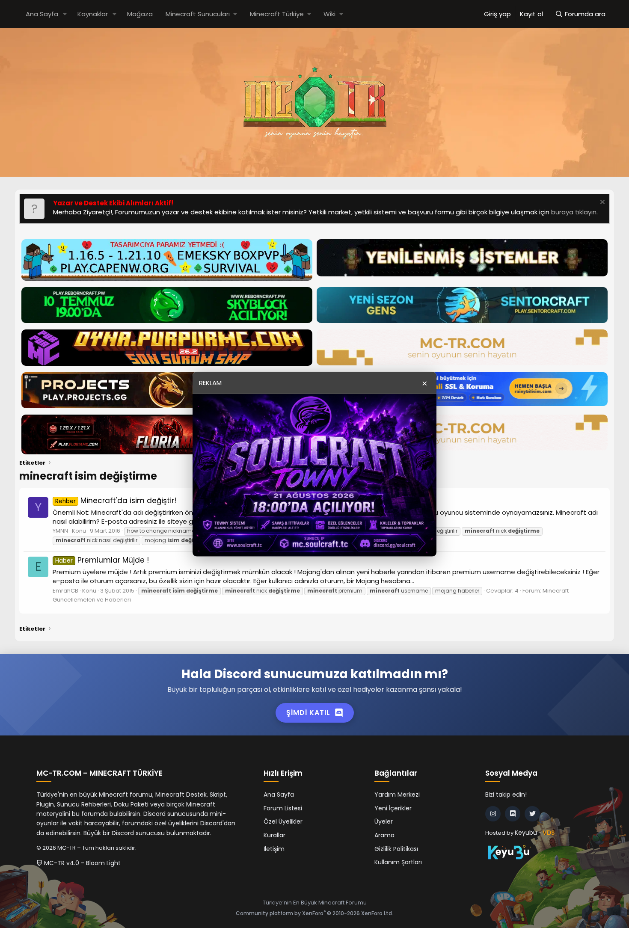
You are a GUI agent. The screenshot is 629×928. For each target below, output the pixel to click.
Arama (384, 835)
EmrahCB (65, 591)
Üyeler (383, 821)
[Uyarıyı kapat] (601, 203)
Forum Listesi (283, 808)
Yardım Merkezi (397, 794)
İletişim (274, 849)
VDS (549, 832)
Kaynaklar (92, 13)
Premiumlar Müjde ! (102, 560)
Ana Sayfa (42, 13)
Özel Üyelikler (283, 821)
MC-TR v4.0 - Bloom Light (81, 863)
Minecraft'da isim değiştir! (115, 500)
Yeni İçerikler (393, 808)
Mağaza (140, 13)
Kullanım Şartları (398, 862)
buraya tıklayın (573, 212)
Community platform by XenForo (314, 913)
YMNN (60, 531)
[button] (65, 14)
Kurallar (274, 835)
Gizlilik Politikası (396, 849)
